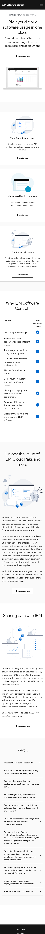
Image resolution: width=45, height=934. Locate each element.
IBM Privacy (20, 929)
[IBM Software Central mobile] (41, 5)
